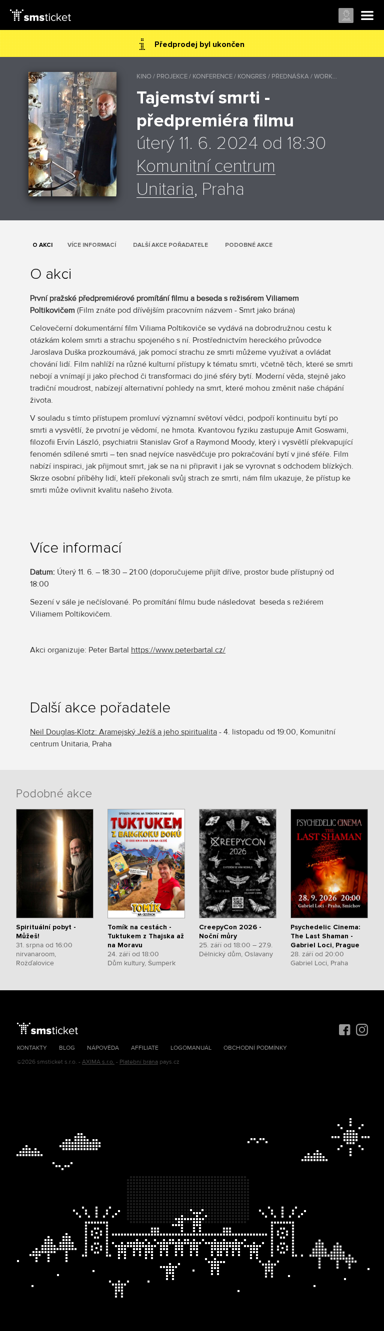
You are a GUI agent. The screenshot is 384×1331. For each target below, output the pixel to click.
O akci (42, 245)
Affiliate (144, 1048)
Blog (67, 1048)
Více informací (92, 245)
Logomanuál (191, 1048)
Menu (367, 16)
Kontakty (32, 1048)
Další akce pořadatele (170, 245)
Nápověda (103, 1048)
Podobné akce (248, 245)
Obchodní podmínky (255, 1048)
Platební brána (139, 1062)
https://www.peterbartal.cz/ (178, 650)
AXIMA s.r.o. (98, 1062)
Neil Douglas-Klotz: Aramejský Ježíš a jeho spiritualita (123, 732)
